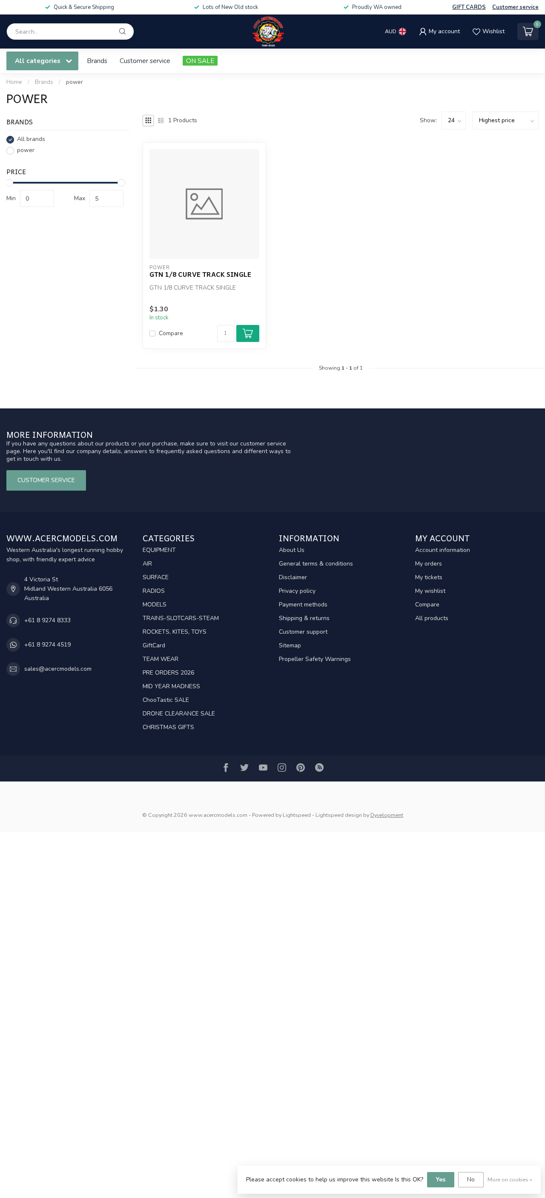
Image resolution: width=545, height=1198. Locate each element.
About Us (291, 550)
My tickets (428, 577)
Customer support (303, 632)
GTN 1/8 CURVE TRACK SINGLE (200, 274)
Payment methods (303, 604)
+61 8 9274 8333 (47, 620)
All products (431, 618)
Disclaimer (293, 577)
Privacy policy (297, 591)
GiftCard (154, 645)
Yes (440, 1179)
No (471, 1179)
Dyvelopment (386, 815)
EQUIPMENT (159, 550)
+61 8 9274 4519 (47, 645)
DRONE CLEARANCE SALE (179, 714)
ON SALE (200, 60)
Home (14, 82)
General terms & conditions (316, 564)
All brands (31, 139)
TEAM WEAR (160, 659)
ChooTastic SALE (166, 700)
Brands (97, 60)
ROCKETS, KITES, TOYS (175, 632)
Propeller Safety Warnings (315, 659)
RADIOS (154, 591)
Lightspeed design (339, 815)
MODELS (154, 604)
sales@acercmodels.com (58, 669)
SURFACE (156, 577)
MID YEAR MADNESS (171, 686)
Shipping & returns (304, 618)
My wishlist (430, 591)
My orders (428, 564)
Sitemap (290, 645)
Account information (442, 550)
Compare (171, 333)
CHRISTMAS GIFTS (168, 727)
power (74, 82)
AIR (147, 564)
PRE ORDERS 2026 (168, 673)
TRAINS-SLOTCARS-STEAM (181, 618)
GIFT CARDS (469, 7)
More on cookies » (510, 1179)
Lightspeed (297, 815)
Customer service (515, 7)
